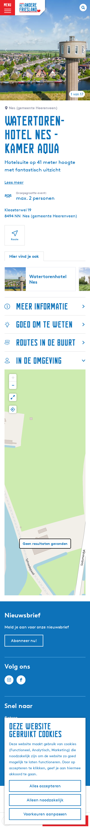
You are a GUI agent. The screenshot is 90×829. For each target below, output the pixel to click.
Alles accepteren (45, 786)
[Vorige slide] (6, 50)
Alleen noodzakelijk (45, 800)
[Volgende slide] (84, 50)
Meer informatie (42, 306)
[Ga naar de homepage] (30, 8)
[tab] (77, 94)
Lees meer (14, 182)
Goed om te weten (44, 324)
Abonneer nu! (24, 640)
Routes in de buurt (46, 342)
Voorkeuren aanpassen (45, 814)
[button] (12, 377)
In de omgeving (39, 360)
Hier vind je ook (24, 256)
